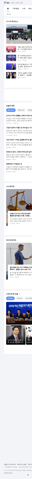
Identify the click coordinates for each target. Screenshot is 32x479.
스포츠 (17, 3)
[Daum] (5, 2)
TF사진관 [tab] (10, 298)
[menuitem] (8, 8)
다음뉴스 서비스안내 (10, 464)
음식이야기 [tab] (11, 110)
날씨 (21, 3)
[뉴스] (8, 2)
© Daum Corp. (8, 473)
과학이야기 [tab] (21, 110)
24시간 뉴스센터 (21, 464)
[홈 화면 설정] (28, 475)
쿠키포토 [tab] (19, 298)
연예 (12, 3)
